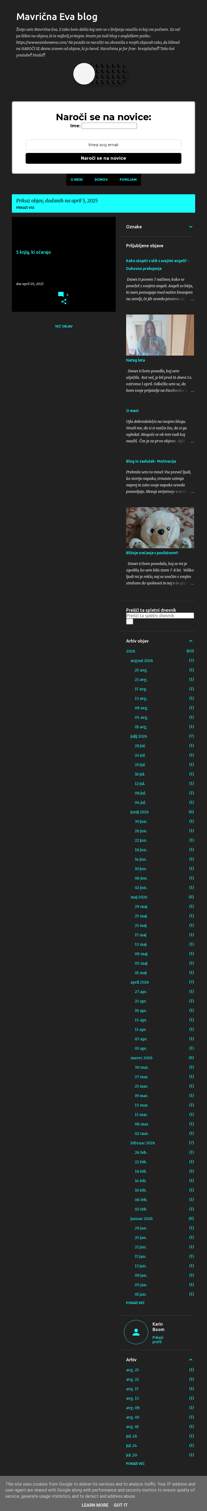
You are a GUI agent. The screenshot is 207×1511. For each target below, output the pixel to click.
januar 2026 (141, 1218)
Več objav (64, 326)
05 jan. (141, 1284)
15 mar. (141, 1105)
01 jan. (140, 1294)
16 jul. (140, 774)
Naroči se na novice (103, 158)
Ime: (75, 125)
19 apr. (141, 1010)
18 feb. (141, 1171)
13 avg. (141, 698)
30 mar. (142, 1067)
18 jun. (141, 849)
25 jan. (141, 1237)
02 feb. (141, 1209)
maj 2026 (138, 897)
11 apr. (140, 1029)
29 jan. (141, 1228)
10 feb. (141, 1190)
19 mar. (141, 1095)
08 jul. (140, 793)
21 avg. (141, 679)
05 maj (141, 963)
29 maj (141, 906)
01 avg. (141, 726)
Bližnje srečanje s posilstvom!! (152, 553)
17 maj (140, 934)
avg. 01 (132, 1426)
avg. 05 (133, 1417)
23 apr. (141, 1001)
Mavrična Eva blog (57, 16)
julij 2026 (138, 736)
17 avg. (141, 689)
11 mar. (141, 1114)
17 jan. (140, 1256)
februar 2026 (142, 1143)
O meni (77, 179)
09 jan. (141, 1275)
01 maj (141, 972)
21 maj (141, 925)
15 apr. (141, 1020)
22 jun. (141, 840)
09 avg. (141, 708)
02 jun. (141, 887)
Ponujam (128, 179)
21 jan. (140, 1247)
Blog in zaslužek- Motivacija (151, 461)
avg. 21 (132, 1379)
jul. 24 (131, 1445)
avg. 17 (132, 1388)
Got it (121, 1505)
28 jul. (140, 745)
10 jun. (141, 868)
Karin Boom (158, 1327)
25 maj (141, 916)
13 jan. (140, 1265)
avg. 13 (132, 1398)
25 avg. (141, 670)
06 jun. (141, 878)
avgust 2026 (141, 660)
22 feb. (141, 1161)
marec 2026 (141, 1057)
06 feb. (141, 1199)
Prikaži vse (25, 207)
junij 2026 (139, 812)
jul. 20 (131, 1455)
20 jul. (140, 764)
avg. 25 (132, 1370)
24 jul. (140, 755)
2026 (130, 651)
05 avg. (141, 717)
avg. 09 (133, 1407)
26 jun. (141, 830)
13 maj (141, 944)
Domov (101, 179)
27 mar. (141, 1076)
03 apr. (141, 1048)
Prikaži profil (158, 1339)
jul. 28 (131, 1436)
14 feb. (141, 1180)
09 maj (141, 953)
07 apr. (141, 1039)
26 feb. (141, 1152)
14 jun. (141, 859)
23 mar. (141, 1086)
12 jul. (140, 783)
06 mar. (142, 1124)
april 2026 (139, 982)
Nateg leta (135, 360)
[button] (64, 301)
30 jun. (141, 821)
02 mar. (142, 1133)
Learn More (95, 1505)
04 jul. (140, 802)
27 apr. (141, 991)
